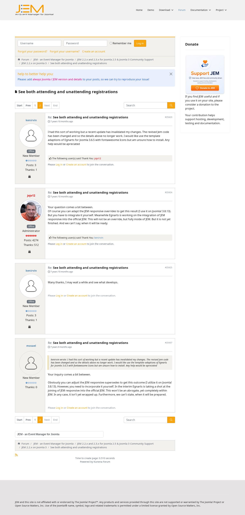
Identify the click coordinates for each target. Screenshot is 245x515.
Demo (151, 10)
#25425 (168, 267)
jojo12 (97, 158)
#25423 (168, 117)
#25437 (168, 342)
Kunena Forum (102, 461)
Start (19, 105)
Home (139, 10)
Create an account (93, 51)
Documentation (199, 10)
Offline (31, 151)
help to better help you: (35, 74)
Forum (182, 10)
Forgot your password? (32, 51)
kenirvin (31, 120)
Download (164, 10)
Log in (140, 43)
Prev (28, 105)
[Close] (171, 74)
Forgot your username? (65, 51)
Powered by (86, 461)
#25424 (168, 192)
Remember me (122, 43)
